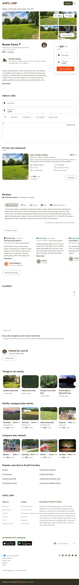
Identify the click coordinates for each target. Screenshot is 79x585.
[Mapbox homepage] (7, 330)
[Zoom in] (74, 292)
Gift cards (5, 506)
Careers (5, 516)
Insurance (24, 516)
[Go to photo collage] (20, 25)
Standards (24, 520)
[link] (39, 167)
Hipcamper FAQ (7, 523)
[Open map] (39, 132)
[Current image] (12, 178)
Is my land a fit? (26, 510)
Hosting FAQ (25, 523)
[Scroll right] (76, 384)
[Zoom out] (74, 295)
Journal (5, 513)
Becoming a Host (26, 506)
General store (6, 510)
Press (4, 520)
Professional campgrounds (30, 513)
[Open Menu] (75, 3)
